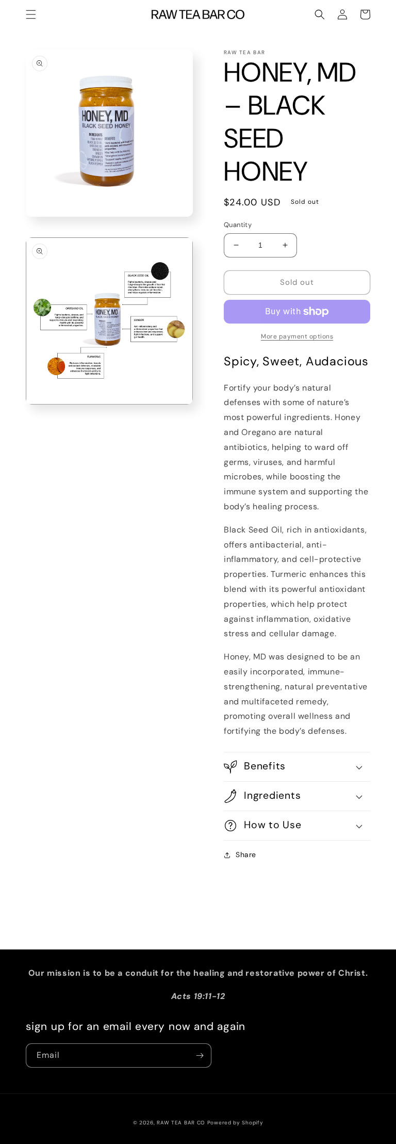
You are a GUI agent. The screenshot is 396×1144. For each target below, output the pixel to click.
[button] (31, 14)
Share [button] (246, 854)
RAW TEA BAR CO (181, 1122)
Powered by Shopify (235, 1122)
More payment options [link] (297, 336)
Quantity (238, 224)
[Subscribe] (199, 1055)
